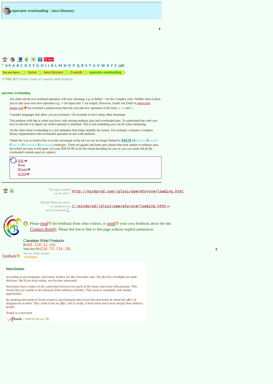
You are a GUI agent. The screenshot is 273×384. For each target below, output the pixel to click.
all (121, 66)
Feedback (9, 256)
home (32, 72)
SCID (22, 174)
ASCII (126, 140)
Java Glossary (53, 72)
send (111, 223)
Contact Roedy (43, 229)
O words (76, 72)
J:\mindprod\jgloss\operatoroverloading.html (119, 206)
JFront (22, 169)
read (44, 223)
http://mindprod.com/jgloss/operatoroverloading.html (128, 191)
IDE (21, 161)
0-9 (8, 66)
